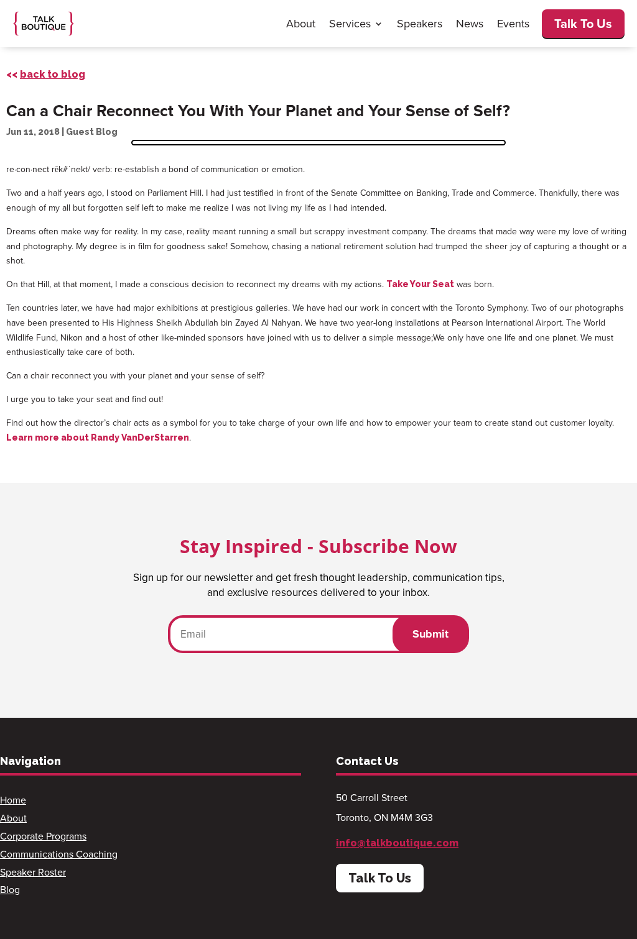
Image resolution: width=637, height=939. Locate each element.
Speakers (419, 24)
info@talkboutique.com (397, 843)
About (300, 24)
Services (350, 24)
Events (513, 24)
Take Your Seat (420, 284)
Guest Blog (92, 132)
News (469, 24)
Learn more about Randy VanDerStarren (97, 437)
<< (45, 74)
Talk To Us (583, 23)
